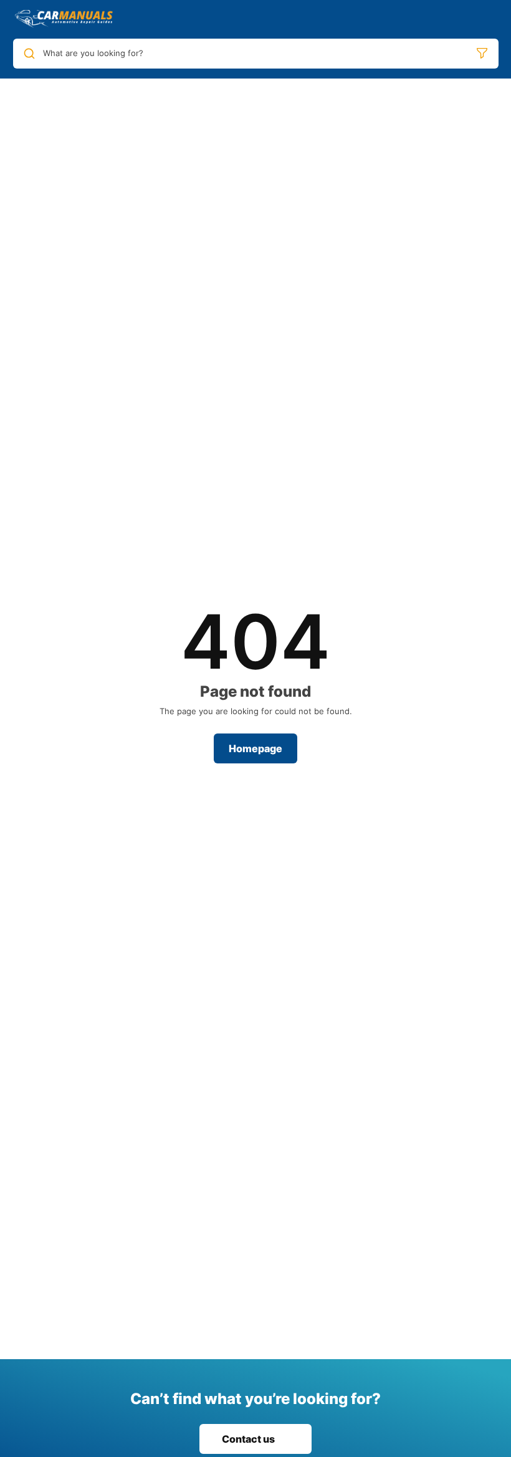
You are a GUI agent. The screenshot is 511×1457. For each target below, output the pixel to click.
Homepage (255, 748)
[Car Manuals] (64, 19)
